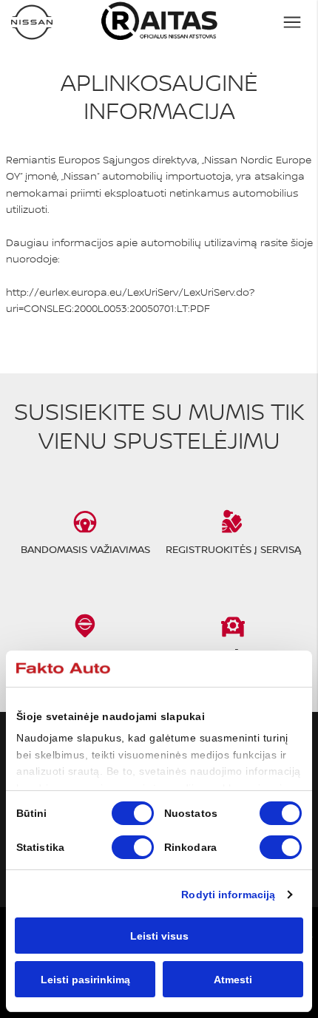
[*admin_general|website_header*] (32, 22)
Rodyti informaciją (228, 894)
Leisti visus (159, 936)
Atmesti (233, 979)
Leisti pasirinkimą (85, 979)
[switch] (281, 813)
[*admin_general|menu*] (292, 22)
